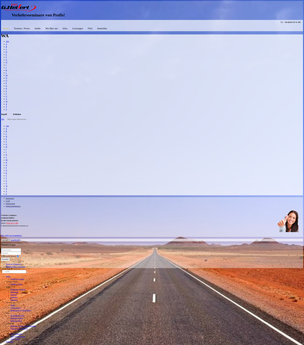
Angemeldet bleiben (8, 256)
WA (2, 119)
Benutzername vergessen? (15, 267)
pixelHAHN (15, 240)
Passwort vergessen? (13, 264)
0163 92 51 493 (12, 223)
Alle (7, 41)
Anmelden (5, 259)
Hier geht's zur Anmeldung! (11, 235)
